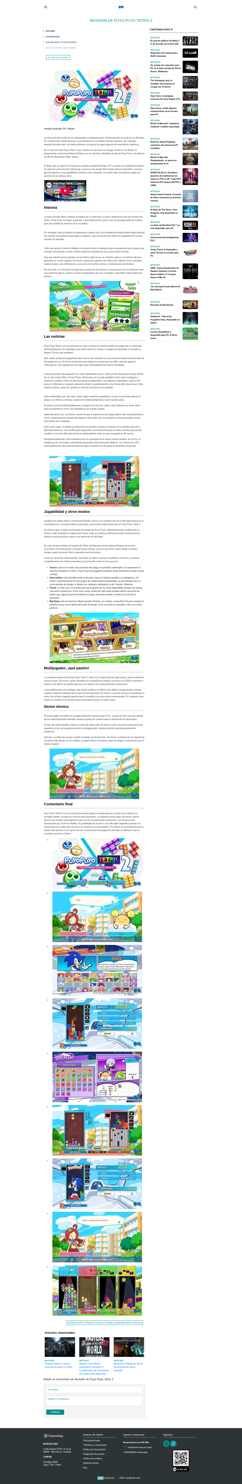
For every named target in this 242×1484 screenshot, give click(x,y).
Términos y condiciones (95, 1445)
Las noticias (53, 37)
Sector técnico (54, 53)
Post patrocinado (91, 1440)
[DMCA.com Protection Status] (106, 1478)
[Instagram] (166, 1446)
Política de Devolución (94, 1449)
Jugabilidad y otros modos (61, 42)
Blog (85, 1467)
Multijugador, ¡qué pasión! (61, 48)
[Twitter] (173, 1446)
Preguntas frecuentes (93, 1454)
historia (50, 31)
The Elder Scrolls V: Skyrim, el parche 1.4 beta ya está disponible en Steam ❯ (104, 1322)
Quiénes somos (91, 1463)
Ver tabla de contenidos (58, 57)
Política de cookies (92, 1458)
